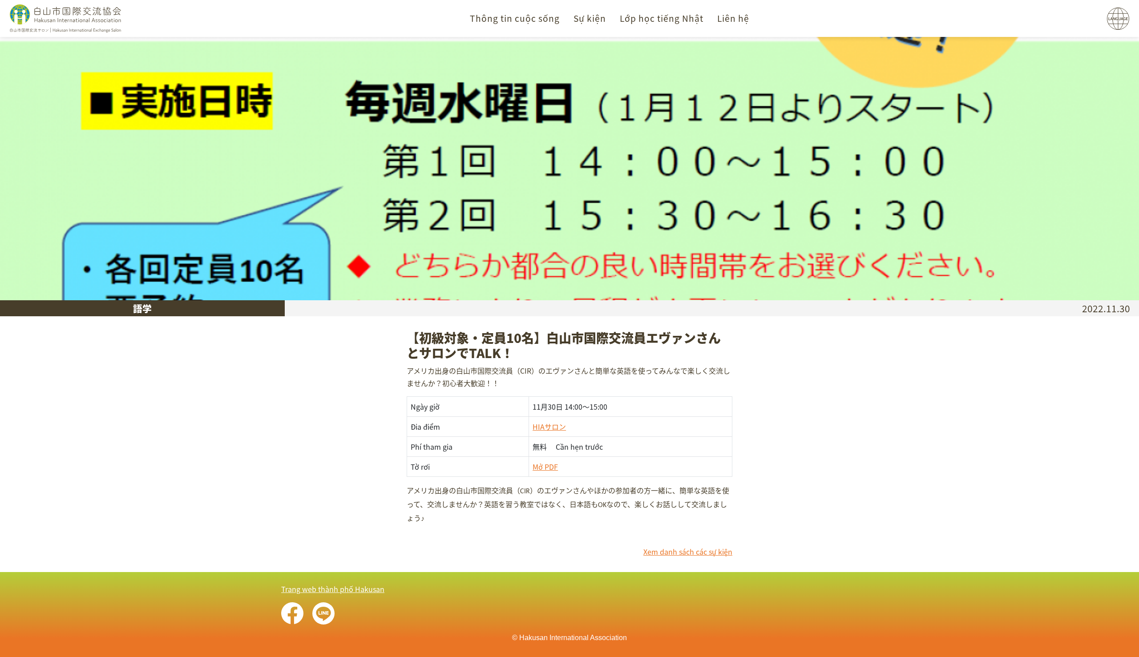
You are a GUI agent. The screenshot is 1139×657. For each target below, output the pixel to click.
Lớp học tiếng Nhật (661, 18)
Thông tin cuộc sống (515, 18)
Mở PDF (545, 466)
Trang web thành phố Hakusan (332, 589)
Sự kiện (590, 18)
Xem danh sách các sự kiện (687, 551)
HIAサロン (549, 426)
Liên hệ (733, 18)
